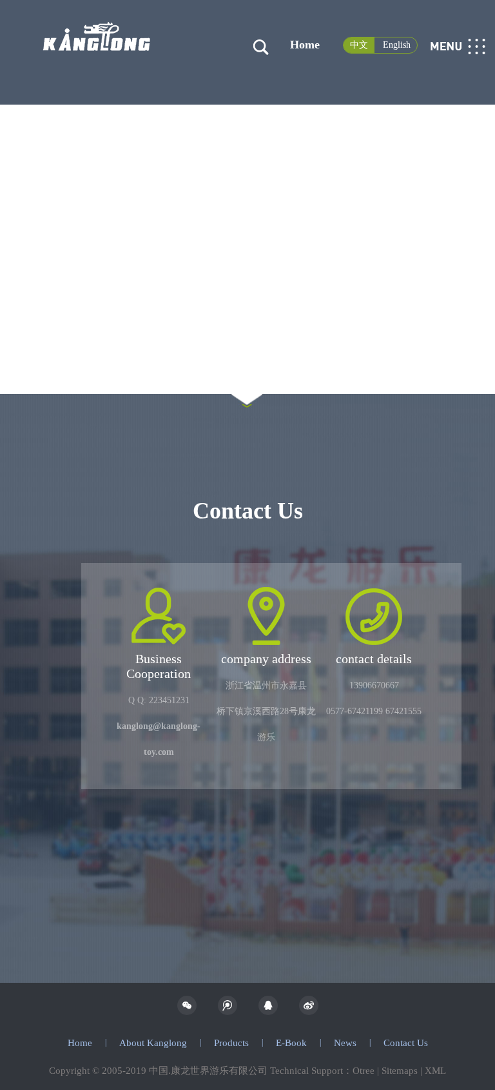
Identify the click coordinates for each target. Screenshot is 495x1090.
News (345, 1043)
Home (305, 44)
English (397, 45)
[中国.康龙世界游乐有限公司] (97, 21)
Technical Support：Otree (322, 1070)
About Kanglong (153, 1043)
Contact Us (405, 1043)
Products (231, 1043)
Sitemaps (400, 1070)
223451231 (169, 700)
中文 (359, 45)
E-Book (291, 1043)
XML (435, 1070)
